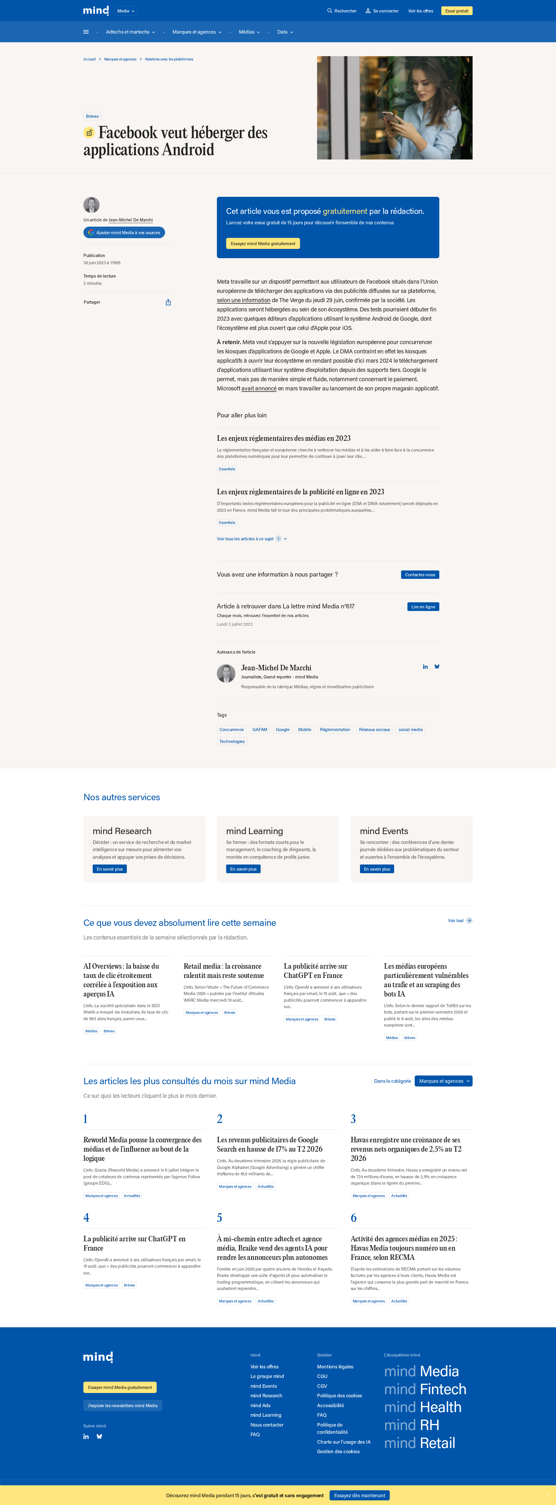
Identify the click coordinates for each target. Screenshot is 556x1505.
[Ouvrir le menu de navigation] (86, 31)
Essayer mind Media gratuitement (120, 1387)
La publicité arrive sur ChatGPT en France (315, 971)
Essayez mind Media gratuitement (263, 243)
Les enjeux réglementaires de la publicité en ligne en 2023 (300, 492)
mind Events (263, 1386)
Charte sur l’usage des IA (343, 1441)
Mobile (304, 729)
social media (411, 729)
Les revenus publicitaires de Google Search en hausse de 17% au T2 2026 (269, 1145)
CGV (322, 1386)
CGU (322, 1376)
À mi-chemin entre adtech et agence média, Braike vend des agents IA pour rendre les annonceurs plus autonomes (272, 1248)
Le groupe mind (267, 1376)
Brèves (92, 116)
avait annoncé (259, 388)
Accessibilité (330, 1405)
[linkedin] (425, 666)
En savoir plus (110, 869)
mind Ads (260, 1405)
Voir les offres (420, 11)
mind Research (266, 1395)
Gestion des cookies (338, 1451)
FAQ (255, 1434)
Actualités (132, 1195)
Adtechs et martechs (127, 31)
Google (283, 729)
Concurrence (232, 729)
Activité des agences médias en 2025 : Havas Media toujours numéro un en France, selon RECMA (404, 1248)
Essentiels (227, 468)
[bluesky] (437, 666)
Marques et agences (194, 31)
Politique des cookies (339, 1395)
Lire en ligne (423, 607)
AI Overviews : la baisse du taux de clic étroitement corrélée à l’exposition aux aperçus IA (121, 980)
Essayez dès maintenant (359, 1495)
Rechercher (345, 11)
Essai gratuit (457, 11)
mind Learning (265, 1415)
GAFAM (260, 729)
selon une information (243, 300)
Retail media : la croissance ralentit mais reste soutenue (224, 971)
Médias (247, 31)
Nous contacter (267, 1424)
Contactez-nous (420, 574)
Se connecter (385, 11)
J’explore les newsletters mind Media (123, 1405)
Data (282, 31)
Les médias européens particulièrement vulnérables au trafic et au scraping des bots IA (426, 980)
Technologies (232, 741)
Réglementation (335, 729)
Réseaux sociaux (374, 729)
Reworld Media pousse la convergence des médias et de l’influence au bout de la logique (142, 1149)
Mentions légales (335, 1366)
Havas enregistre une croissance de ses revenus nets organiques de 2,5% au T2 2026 (406, 1149)
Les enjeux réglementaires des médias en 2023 (283, 438)
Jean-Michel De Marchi (131, 220)
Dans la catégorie (392, 1081)
